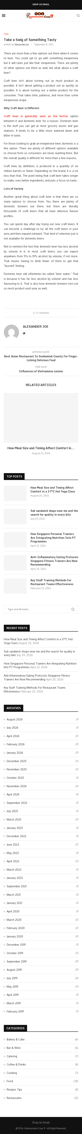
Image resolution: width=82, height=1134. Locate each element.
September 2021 (17, 886)
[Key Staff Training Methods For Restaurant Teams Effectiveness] (15, 586)
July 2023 (12, 811)
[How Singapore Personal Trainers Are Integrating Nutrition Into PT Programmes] (15, 539)
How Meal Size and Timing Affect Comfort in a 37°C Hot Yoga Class (53, 489)
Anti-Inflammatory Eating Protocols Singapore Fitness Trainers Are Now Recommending (54, 561)
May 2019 (12, 986)
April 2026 (13, 736)
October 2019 (15, 953)
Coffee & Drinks (42, 1064)
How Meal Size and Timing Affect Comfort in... (41, 448)
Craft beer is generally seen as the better (36, 116)
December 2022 (16, 836)
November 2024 (17, 786)
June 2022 (13, 844)
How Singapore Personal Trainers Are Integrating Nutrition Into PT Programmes (53, 537)
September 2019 (17, 961)
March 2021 (14, 894)
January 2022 (15, 877)
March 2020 (14, 919)
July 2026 (12, 727)
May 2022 (13, 853)
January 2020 (15, 936)
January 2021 (14, 903)
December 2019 (16, 944)
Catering (42, 1056)
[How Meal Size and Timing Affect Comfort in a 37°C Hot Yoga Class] (41, 418)
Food (42, 1081)
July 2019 (12, 978)
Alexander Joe (21, 44)
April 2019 (13, 994)
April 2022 (13, 861)
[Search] (78, 15)
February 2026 (16, 744)
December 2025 (17, 761)
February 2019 (15, 1011)
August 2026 (15, 719)
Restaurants (42, 1098)
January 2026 (15, 752)
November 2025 (17, 769)
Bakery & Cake (42, 1039)
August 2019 (14, 969)
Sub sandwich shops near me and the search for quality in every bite (54, 512)
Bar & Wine (42, 1047)
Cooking (42, 1072)
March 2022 (14, 869)
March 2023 (14, 819)
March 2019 (14, 1003)
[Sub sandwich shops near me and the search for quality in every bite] (15, 516)
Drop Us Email (41, 4)
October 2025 (15, 777)
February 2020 (16, 928)
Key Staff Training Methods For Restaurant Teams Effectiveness (52, 582)
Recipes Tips (42, 1089)
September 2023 (17, 802)
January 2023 (15, 827)
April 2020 (13, 911)
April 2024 (13, 794)
